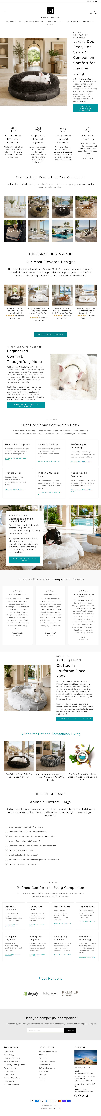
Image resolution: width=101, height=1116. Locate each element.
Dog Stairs (88, 21)
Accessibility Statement (12, 1084)
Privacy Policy (9, 1075)
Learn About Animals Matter (74, 719)
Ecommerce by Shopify (53, 1108)
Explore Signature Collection (85, 108)
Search (41, 1081)
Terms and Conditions (12, 1078)
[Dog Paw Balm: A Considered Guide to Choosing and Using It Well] (82, 756)
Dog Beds (10, 21)
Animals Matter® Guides (48, 1051)
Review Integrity (10, 1068)
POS (42, 1108)
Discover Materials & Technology (26, 405)
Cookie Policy (9, 1081)
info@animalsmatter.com (83, 1073)
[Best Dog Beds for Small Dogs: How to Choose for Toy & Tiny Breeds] (50, 756)
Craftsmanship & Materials (31, 21)
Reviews (42, 1078)
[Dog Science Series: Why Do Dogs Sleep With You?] (19, 756)
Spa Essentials (54, 21)
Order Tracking (9, 1051)
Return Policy (9, 1055)
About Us (42, 1058)
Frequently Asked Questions (14, 1065)
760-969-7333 (85, 1068)
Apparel (50, 25)
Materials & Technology (48, 1061)
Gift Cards (43, 1055)
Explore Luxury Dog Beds (24, 559)
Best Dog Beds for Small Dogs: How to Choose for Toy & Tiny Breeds (50, 777)
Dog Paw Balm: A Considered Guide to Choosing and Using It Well (82, 777)
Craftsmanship (44, 1065)
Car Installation (9, 1071)
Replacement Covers (11, 1061)
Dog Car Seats (72, 21)
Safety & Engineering (47, 1068)
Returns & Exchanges (12, 1058)
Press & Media (44, 1071)
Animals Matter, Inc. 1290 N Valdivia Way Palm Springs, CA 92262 (85, 1079)
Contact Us (43, 1075)
